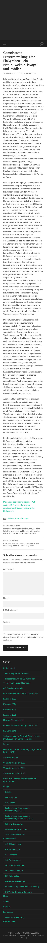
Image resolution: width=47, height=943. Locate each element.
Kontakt (6, 907)
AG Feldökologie (12, 849)
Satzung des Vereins (14, 824)
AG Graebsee (11, 855)
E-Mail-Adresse (10, 610)
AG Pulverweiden (13, 860)
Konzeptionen (9, 921)
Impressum (8, 912)
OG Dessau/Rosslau (14, 871)
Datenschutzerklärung (15, 917)
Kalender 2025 (9, 710)
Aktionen (11, 518)
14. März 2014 (9, 73)
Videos (6, 901)
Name (6, 598)
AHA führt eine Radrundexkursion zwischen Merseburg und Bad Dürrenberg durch (21, 543)
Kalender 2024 (9, 704)
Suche (6, 744)
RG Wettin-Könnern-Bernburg (18, 892)
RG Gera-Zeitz (9, 731)
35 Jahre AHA (9, 668)
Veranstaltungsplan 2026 (14, 773)
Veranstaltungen (10, 757)
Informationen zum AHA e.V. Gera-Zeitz (20, 693)
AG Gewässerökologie (13, 688)
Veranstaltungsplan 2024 (14, 768)
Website (6, 622)
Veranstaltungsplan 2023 (14, 763)
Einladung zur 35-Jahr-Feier (17, 673)
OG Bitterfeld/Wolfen (14, 865)
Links (5, 896)
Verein (6, 787)
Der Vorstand (11, 797)
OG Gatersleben (12, 876)
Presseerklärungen (21, 518)
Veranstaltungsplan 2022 (16, 829)
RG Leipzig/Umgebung (15, 881)
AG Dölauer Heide (13, 844)
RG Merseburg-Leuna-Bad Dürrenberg (22, 887)
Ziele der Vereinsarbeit (15, 835)
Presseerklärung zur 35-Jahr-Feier (20, 679)
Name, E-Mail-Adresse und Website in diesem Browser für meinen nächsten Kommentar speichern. (23, 637)
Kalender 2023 (9, 699)
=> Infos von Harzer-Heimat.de (16, 683)
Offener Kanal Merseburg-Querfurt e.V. (20, 725)
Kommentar (8, 569)
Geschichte (10, 803)
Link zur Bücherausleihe (13, 720)
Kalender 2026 (9, 715)
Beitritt (8, 792)
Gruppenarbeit (9, 839)
